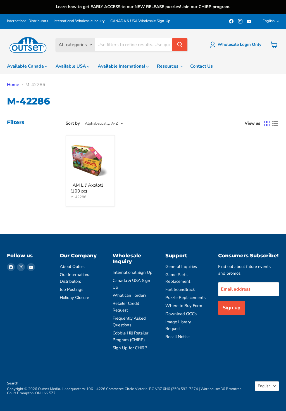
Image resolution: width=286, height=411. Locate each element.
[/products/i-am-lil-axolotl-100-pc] (90, 160)
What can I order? (129, 295)
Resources (168, 66)
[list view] (275, 123)
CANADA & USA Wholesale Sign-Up (140, 21)
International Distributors (27, 21)
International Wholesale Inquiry (79, 21)
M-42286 (78, 196)
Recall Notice (177, 336)
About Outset (72, 266)
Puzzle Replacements (185, 297)
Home (13, 84)
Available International (122, 66)
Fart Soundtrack (180, 289)
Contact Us (201, 66)
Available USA (71, 66)
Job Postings (71, 289)
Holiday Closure (74, 297)
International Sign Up (132, 272)
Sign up (231, 307)
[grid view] (267, 123)
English (269, 20)
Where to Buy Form (183, 305)
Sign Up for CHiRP (130, 348)
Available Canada (26, 66)
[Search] (179, 44)
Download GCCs (181, 314)
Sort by (73, 123)
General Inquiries (181, 266)
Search (12, 383)
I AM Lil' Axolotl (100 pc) (86, 188)
